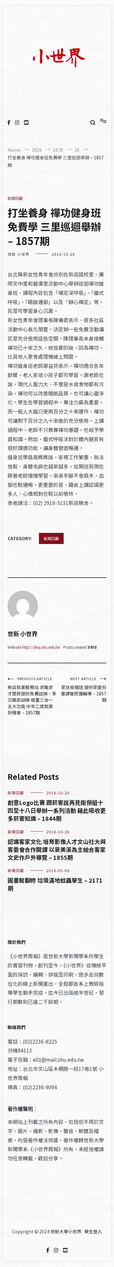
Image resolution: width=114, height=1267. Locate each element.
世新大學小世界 (65, 1231)
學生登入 (93, 1231)
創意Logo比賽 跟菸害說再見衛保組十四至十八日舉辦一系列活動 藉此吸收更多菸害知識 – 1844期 (57, 810)
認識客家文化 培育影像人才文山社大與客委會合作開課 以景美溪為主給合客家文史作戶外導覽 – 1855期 (57, 849)
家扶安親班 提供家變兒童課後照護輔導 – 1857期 (83, 689)
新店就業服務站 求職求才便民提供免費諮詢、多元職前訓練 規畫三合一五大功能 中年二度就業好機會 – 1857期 (32, 696)
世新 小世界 (18, 254)
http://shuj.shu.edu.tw (41, 647)
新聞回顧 (15, 198)
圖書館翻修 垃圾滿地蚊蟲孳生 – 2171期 (55, 884)
